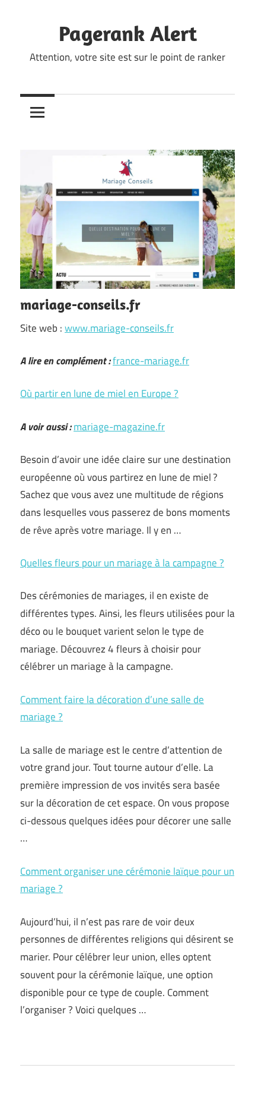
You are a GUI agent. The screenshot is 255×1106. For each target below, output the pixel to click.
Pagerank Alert (128, 33)
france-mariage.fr (151, 360)
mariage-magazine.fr (119, 426)
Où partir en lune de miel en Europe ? (99, 393)
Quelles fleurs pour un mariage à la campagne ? (122, 563)
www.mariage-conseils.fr (119, 328)
